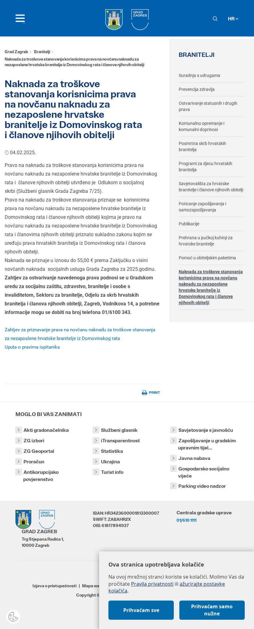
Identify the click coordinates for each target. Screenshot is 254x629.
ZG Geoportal (39, 451)
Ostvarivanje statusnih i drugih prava (208, 106)
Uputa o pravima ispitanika (32, 347)
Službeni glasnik (119, 430)
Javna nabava (194, 458)
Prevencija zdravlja (197, 89)
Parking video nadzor (202, 486)
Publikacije (189, 223)
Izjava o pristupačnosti (55, 585)
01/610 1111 (186, 520)
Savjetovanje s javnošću (205, 430)
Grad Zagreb (16, 51)
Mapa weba (93, 585)
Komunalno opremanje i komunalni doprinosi (201, 126)
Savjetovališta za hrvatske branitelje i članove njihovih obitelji (211, 186)
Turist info (112, 472)
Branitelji (42, 51)
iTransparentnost (120, 440)
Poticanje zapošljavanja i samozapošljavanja (202, 206)
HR (231, 18)
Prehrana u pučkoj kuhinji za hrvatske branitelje (206, 240)
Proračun (34, 461)
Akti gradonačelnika (46, 430)
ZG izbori (34, 440)
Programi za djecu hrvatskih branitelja (205, 166)
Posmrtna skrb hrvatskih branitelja (202, 146)
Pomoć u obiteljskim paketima (207, 257)
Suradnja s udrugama (199, 75)
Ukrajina (110, 461)
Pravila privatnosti (152, 583)
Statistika (112, 451)
